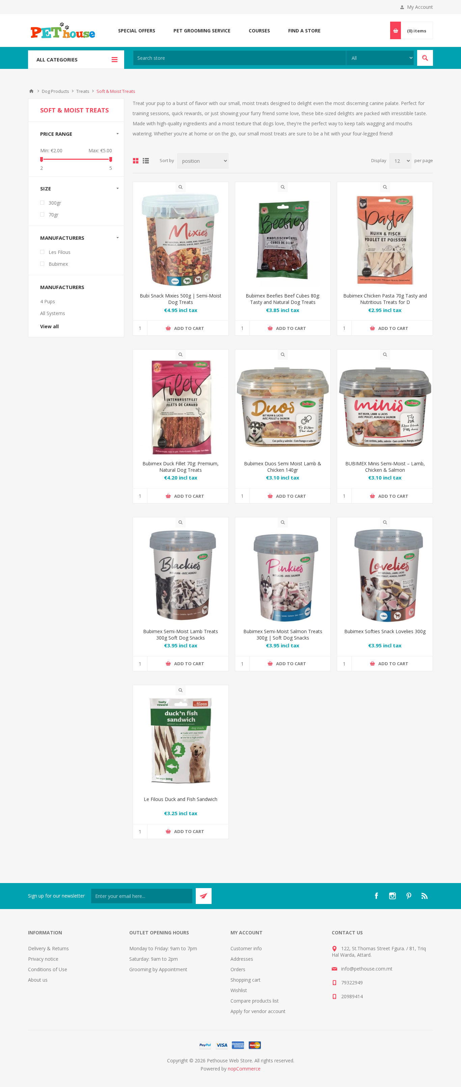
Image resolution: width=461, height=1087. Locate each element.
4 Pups (47, 301)
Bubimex (58, 264)
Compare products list (255, 1001)
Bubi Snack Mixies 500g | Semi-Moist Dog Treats (180, 298)
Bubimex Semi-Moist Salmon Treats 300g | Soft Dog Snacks (282, 634)
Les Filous (60, 252)
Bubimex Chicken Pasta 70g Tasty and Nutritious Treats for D (385, 298)
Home (31, 91)
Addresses (242, 959)
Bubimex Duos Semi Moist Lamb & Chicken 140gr (282, 466)
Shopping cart (246, 980)
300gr (55, 203)
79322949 (352, 982)
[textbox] (239, 58)
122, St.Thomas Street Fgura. (373, 948)
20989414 (352, 996)
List (146, 160)
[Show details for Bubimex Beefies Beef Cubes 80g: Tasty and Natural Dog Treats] (283, 240)
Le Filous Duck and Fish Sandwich (180, 799)
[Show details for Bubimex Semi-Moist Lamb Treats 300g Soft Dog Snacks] (180, 575)
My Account (420, 7)
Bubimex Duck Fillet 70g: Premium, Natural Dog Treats (180, 466)
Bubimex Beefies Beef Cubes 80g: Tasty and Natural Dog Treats (283, 298)
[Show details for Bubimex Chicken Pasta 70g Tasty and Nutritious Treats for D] (385, 240)
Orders (238, 969)
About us (38, 980)
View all (49, 326)
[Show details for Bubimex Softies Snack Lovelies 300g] (385, 575)
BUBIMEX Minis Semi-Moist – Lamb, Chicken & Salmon (385, 466)
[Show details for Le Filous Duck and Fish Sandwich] (180, 743)
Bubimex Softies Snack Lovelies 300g (385, 631)
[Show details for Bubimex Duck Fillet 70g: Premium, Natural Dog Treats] (180, 407)
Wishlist (239, 990)
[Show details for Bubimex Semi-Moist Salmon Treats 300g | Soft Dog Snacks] (283, 575)
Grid (136, 160)
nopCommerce (244, 1068)
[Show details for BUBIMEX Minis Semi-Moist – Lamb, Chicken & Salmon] (385, 407)
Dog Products (55, 91)
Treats (82, 91)
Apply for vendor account (258, 1011)
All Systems (52, 313)
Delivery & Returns (48, 948)
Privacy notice (43, 959)
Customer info (246, 948)
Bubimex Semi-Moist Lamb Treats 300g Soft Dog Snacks (180, 634)
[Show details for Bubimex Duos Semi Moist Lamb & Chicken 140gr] (283, 407)
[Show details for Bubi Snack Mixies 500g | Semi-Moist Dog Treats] (180, 240)
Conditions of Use (47, 969)
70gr (53, 214)
